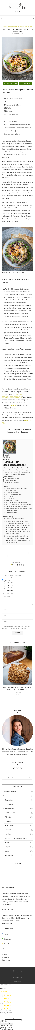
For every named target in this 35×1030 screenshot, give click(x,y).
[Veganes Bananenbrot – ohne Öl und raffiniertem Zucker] (17, 666)
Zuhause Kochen (28, 26)
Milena (20, 31)
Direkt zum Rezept (11, 83)
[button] (3, 457)
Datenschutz (6, 960)
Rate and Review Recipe (6, 1024)
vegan (11, 555)
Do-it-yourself (19, 804)
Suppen (19, 847)
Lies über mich (6, 904)
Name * (2, 1020)
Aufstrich (5, 552)
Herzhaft (19, 830)
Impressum (5, 957)
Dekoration (19, 800)
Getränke (19, 821)
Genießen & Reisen (18, 791)
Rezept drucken (26, 83)
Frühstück (19, 817)
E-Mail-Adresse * (5, 1022)
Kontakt (4, 955)
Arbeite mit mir (7, 923)
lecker (4, 555)
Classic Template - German (12, 575)
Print (6, 455)
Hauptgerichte (19, 825)
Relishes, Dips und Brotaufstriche (10, 26)
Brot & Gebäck (19, 813)
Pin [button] (10, 455)
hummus (25, 552)
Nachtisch (19, 834)
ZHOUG (14, 405)
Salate (19, 842)
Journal (18, 796)
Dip (12, 552)
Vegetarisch (19, 855)
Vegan (21, 26)
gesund (18, 552)
